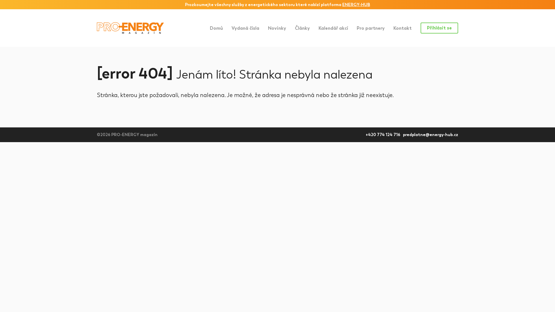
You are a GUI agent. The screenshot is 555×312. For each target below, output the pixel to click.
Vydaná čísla (245, 28)
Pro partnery (371, 28)
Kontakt (402, 28)
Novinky (277, 28)
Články (302, 28)
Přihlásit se (439, 28)
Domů (216, 28)
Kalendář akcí (333, 28)
